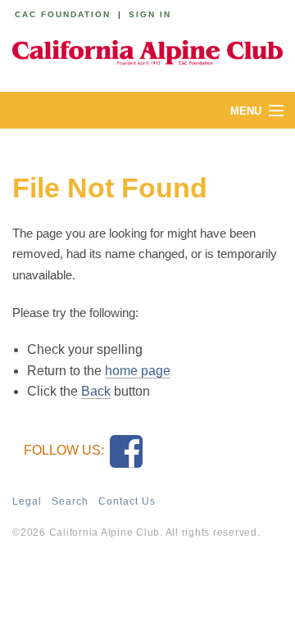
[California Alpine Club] (147, 50)
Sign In (150, 14)
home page (137, 371)
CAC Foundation (63, 14)
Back (96, 391)
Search (70, 501)
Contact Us (127, 501)
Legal (27, 501)
